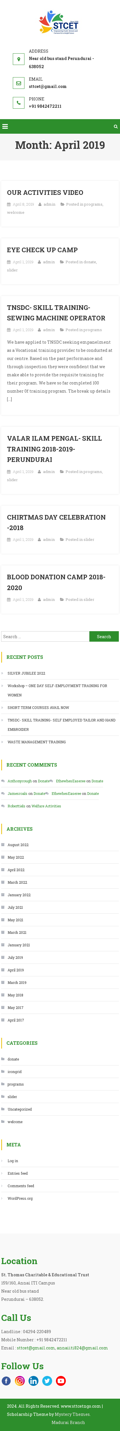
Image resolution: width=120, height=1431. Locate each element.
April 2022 (16, 869)
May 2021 (15, 919)
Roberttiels (16, 806)
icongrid (15, 1071)
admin (49, 204)
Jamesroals (17, 793)
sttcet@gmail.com (36, 1348)
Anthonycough (20, 781)
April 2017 (16, 1020)
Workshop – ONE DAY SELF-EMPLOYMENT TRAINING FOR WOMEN (57, 690)
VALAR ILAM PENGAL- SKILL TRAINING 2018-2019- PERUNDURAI (54, 449)
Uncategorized (20, 1109)
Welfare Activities (46, 806)
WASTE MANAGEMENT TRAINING (37, 742)
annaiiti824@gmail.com (82, 1348)
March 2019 (17, 982)
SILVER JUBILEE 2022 (26, 673)
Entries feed (18, 1173)
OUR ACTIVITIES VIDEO (45, 192)
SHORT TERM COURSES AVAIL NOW (38, 707)
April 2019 (16, 970)
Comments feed (21, 1185)
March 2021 (17, 932)
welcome (15, 212)
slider (12, 270)
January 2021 (19, 945)
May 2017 (16, 1007)
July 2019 (15, 957)
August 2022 (18, 844)
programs (93, 204)
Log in (13, 1160)
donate (90, 261)
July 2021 (15, 907)
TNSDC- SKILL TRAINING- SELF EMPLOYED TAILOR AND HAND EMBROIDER (61, 725)
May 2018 (15, 995)
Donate (44, 781)
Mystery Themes (72, 1414)
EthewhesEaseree (70, 781)
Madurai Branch (68, 1422)
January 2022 (19, 894)
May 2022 (16, 857)
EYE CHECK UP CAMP (42, 250)
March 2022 (17, 882)
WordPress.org (20, 1198)
